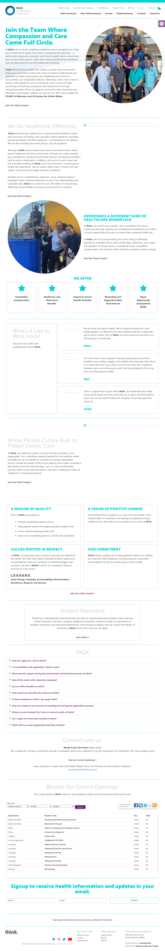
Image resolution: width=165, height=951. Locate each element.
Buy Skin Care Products (84, 7)
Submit (134, 900)
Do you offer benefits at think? (28, 686)
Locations (141, 13)
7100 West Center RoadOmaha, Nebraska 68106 (135, 936)
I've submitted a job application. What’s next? (36, 667)
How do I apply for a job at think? (29, 660)
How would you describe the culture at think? (35, 693)
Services (109, 13)
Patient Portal (118, 7)
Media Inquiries (83, 935)
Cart (158, 8)
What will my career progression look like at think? (38, 725)
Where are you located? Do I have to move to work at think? (43, 712)
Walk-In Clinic (64, 7)
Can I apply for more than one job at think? (34, 718)
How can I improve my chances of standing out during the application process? (53, 705)
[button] (161, 23)
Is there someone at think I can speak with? (34, 699)
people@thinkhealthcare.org (82, 769)
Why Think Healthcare (90, 13)
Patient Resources (124, 13)
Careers (141, 7)
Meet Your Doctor (68, 13)
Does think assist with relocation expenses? (34, 680)
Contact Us (155, 13)
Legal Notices (82, 940)
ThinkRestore (103, 7)
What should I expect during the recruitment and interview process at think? (52, 673)
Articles (152, 7)
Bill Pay (131, 7)
